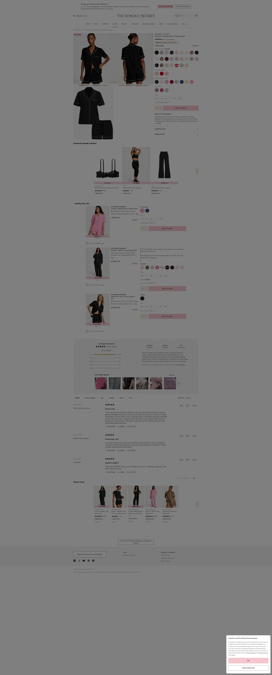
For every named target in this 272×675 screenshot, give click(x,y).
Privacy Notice (251, 653)
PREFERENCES (248, 668)
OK (248, 661)
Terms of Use (263, 653)
